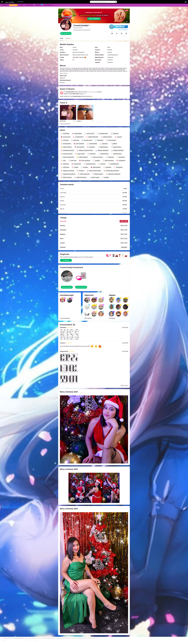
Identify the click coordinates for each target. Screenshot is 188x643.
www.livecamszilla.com (19, 638)
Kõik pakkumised (30, 5)
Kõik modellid (4, 5)
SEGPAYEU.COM (50, 638)
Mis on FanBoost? (123, 29)
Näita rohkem (63, 73)
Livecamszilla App (48, 5)
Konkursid (38, 5)
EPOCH (44, 638)
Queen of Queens (92, 91)
